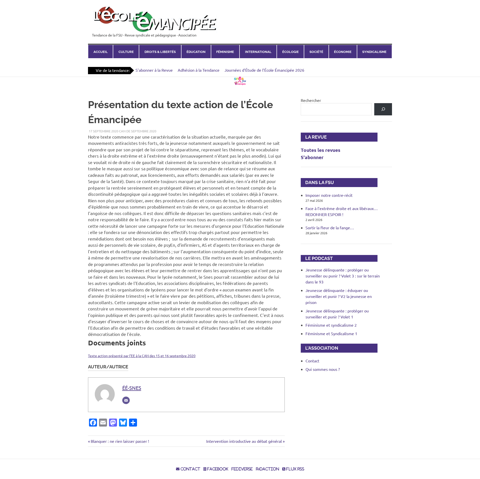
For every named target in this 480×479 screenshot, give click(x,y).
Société (316, 52)
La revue (314, 137)
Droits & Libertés (160, 52)
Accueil (101, 52)
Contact (312, 360)
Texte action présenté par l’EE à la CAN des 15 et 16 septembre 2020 (142, 355)
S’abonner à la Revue (154, 69)
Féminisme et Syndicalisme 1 (331, 333)
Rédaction (267, 469)
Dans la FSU (317, 182)
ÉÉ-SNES (131, 388)
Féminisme (225, 52)
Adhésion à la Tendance (199, 69)
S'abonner (312, 157)
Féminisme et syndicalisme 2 (331, 324)
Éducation (196, 52)
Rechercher (311, 100)
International (258, 52)
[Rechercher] (383, 109)
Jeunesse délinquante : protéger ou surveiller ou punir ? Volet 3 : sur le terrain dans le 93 (343, 275)
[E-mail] (126, 400)
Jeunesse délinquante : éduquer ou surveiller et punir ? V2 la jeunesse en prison (339, 296)
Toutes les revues (320, 150)
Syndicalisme (374, 52)
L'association (319, 348)
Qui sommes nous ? (323, 369)
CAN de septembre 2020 (137, 131)
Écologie (290, 52)
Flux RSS (294, 469)
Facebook (217, 469)
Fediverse (242, 469)
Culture (126, 52)
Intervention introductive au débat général (244, 441)
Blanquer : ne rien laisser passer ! (119, 441)
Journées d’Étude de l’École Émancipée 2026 (264, 69)
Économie (343, 52)
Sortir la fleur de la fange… (330, 227)
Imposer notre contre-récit (329, 195)
